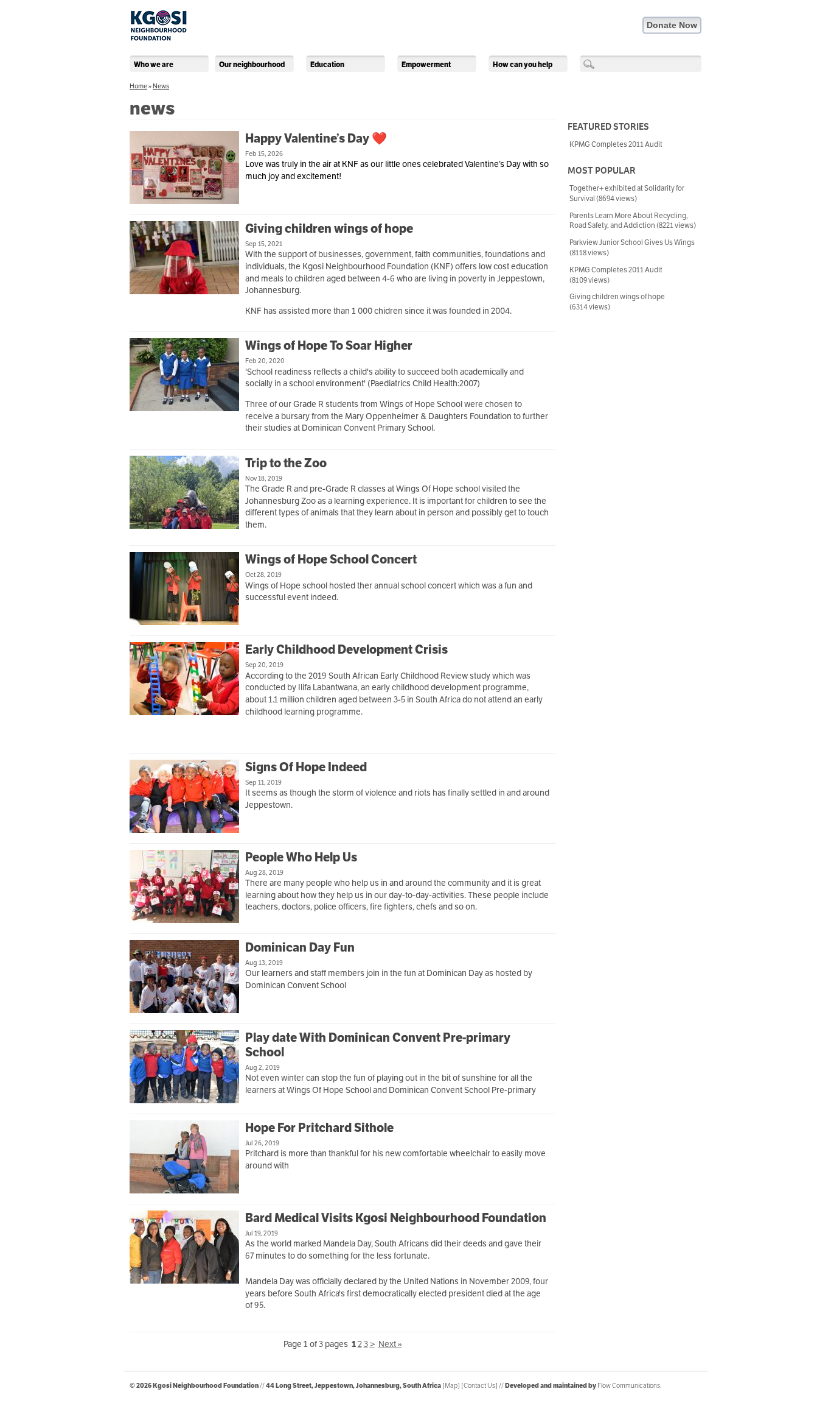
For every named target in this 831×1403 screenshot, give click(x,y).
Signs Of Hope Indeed (306, 767)
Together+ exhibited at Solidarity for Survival (626, 193)
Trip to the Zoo (286, 463)
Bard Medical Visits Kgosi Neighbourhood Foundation (395, 1218)
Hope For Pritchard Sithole (319, 1128)
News (161, 86)
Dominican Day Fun (300, 947)
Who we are (153, 64)
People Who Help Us (301, 857)
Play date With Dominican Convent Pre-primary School (377, 1045)
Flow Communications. (629, 1385)
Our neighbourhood (252, 64)
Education (327, 64)
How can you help (522, 64)
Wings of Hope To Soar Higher (328, 345)
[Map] (451, 1385)
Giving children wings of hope (329, 228)
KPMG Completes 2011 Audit (615, 144)
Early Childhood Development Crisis (346, 649)
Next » (390, 1343)
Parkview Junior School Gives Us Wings (632, 247)
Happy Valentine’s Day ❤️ (316, 138)
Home (138, 86)
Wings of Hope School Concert (331, 559)
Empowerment (426, 64)
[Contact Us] (479, 1385)
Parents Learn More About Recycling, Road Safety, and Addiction (632, 220)
